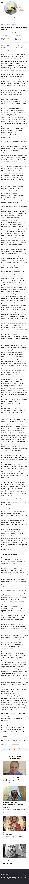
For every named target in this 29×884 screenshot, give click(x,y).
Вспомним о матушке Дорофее (12, 777)
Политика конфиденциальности (16, 878)
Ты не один (6, 860)
